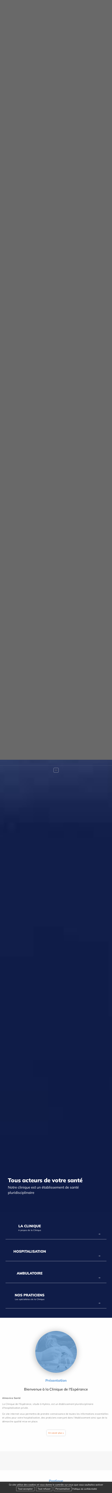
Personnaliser (62, 1488)
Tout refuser (44, 1488)
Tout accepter (25, 1488)
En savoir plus (55, 1433)
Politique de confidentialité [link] (84, 1489)
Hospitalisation (29, 1251)
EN (56, 770)
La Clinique (29, 1226)
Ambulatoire (29, 1273)
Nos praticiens (29, 1295)
